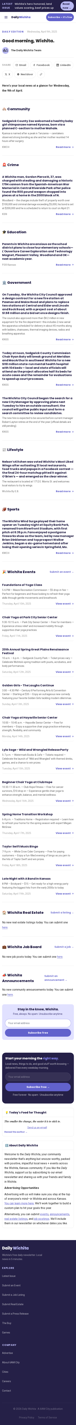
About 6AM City (11, 1362)
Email (22, 65)
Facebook (43, 65)
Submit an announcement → (55, 978)
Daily (20, 17)
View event (63, 603)
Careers (6, 1381)
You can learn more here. (19, 1203)
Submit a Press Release (15, 1313)
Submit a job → (64, 947)
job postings (41, 1219)
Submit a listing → (62, 912)
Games (6, 1332)
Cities (5, 1371)
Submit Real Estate (13, 1304)
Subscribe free (38, 1033)
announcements (59, 1214)
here (5, 927)
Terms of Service (47, 1417)
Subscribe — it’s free (60, 17)
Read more (63, 147)
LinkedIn (65, 65)
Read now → (67, 6)
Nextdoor (27, 74)
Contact (6, 1390)
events (44, 1214)
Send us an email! (37, 1127)
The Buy (6, 1323)
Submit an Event (11, 1285)
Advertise (7, 1353)
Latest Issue (9, 1276)
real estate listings (16, 1219)
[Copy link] (41, 74)
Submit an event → (62, 572)
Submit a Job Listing (13, 1294)
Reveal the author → (15, 1132)
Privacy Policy (26, 1417)
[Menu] (6, 17)
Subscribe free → (38, 1087)
